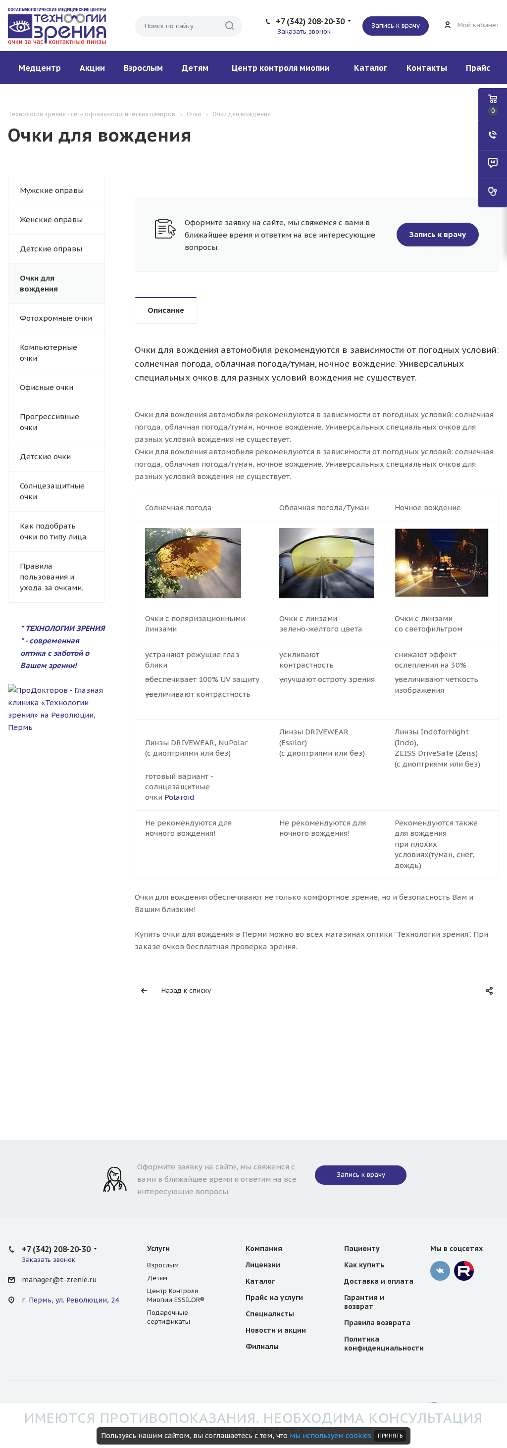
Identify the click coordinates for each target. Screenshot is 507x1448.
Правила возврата (377, 1322)
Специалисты (270, 1313)
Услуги (158, 1248)
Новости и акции (276, 1330)
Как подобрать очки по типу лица (53, 531)
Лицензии (263, 1264)
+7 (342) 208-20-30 (310, 21)
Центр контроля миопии (281, 68)
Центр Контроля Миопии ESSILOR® (175, 1295)
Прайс (478, 68)
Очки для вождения (39, 283)
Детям (195, 68)
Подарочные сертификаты (168, 1317)
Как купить (364, 1264)
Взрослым (143, 68)
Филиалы (262, 1346)
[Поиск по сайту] (229, 26)
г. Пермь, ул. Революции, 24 (70, 1300)
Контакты (426, 68)
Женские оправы (51, 219)
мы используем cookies (330, 1435)
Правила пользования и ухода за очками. (51, 576)
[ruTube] (464, 1271)
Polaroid (179, 797)
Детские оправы (51, 248)
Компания (264, 1248)
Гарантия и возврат (364, 1302)
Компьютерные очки (48, 352)
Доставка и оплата (378, 1281)
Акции (92, 68)
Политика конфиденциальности (384, 1343)
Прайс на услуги (274, 1297)
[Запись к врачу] (492, 193)
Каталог (370, 68)
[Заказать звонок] (492, 135)
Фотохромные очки (56, 318)
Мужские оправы (52, 190)
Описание (166, 310)
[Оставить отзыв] (492, 164)
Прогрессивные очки (49, 422)
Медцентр (39, 68)
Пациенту (362, 1248)
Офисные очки (46, 387)
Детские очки (45, 456)
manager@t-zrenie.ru (59, 1279)
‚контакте (440, 1271)
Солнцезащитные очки (52, 491)
